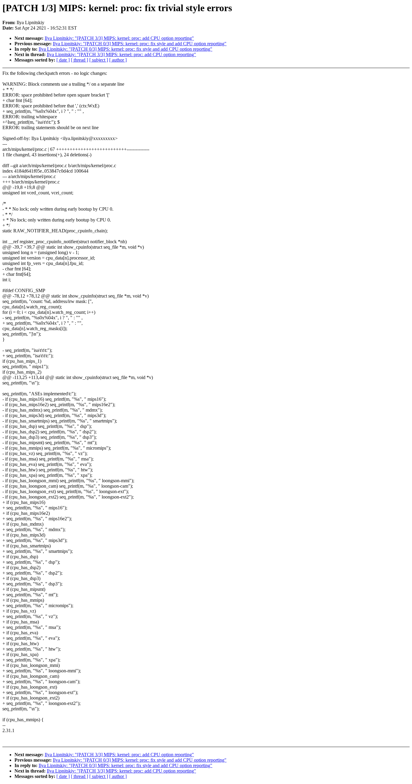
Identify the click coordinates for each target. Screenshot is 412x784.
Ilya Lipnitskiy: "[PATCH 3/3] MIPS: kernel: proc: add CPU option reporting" (119, 38)
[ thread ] (79, 59)
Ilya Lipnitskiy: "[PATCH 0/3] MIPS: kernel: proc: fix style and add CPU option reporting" (140, 43)
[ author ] (118, 59)
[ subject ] (98, 59)
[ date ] (63, 59)
